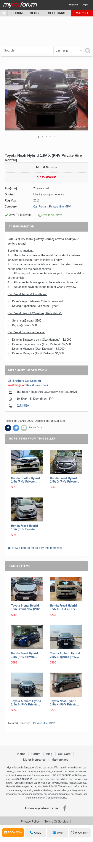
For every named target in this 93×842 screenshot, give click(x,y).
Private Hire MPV (60, 206)
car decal (69, 771)
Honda (63, 782)
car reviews (75, 779)
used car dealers (42, 790)
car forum (48, 767)
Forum (17, 13)
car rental (16, 790)
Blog (34, 13)
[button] (84, 99)
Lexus (33, 786)
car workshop (60, 790)
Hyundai (10, 786)
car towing (16, 775)
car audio (27, 790)
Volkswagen (22, 786)
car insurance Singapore (57, 794)
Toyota (55, 782)
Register (73, 4)
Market (82, 13)
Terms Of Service (56, 821)
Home (21, 753)
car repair (57, 771)
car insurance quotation (30, 794)
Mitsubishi (43, 786)
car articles (61, 779)
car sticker (76, 794)
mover (41, 797)
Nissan (72, 782)
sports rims (20, 771)
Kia (84, 782)
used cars (38, 779)
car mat (27, 775)
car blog (72, 790)
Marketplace (60, 759)
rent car (32, 771)
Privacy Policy (30, 821)
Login (85, 4)
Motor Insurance (34, 759)
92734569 (23, 405)
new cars (50, 779)
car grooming (44, 771)
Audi (79, 782)
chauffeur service (57, 797)
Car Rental (39, 206)
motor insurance (42, 775)
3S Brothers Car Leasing (24, 380)
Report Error (35, 427)
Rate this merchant (37, 385)
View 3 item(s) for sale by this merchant (37, 547)
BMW (54, 786)
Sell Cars (56, 13)
